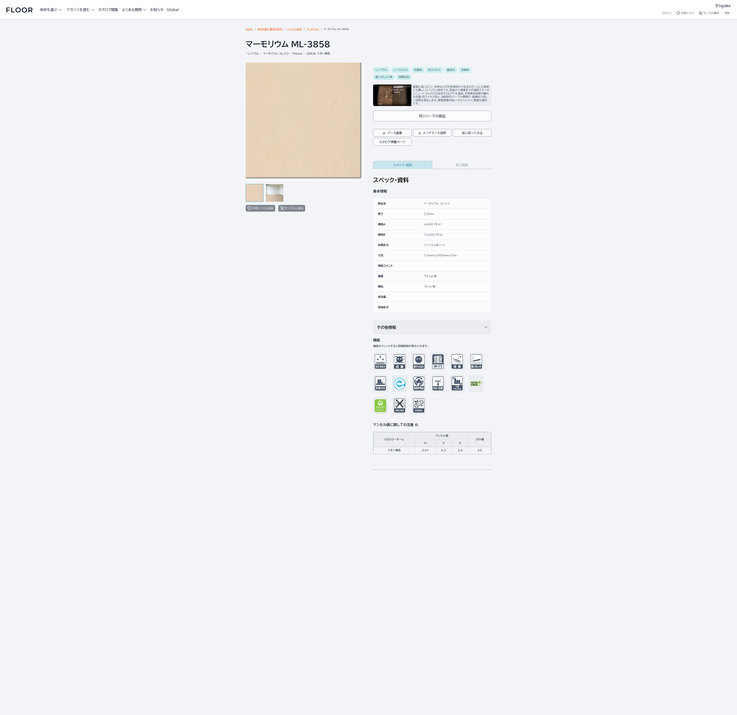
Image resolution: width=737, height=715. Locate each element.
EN (727, 13)
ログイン (667, 13)
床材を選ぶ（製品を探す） (270, 29)
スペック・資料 (402, 165)
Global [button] (173, 9)
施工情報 (462, 165)
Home (249, 29)
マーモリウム (312, 29)
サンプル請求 (711, 13)
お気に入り (687, 13)
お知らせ (157, 9)
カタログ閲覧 (108, 9)
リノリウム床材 (294, 29)
